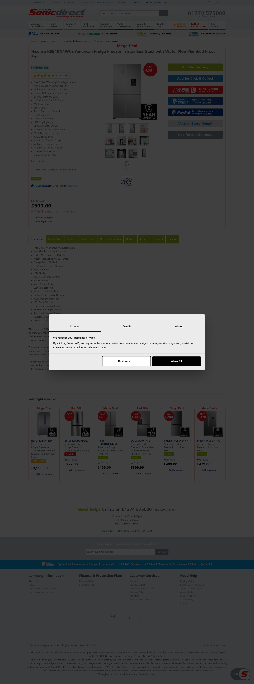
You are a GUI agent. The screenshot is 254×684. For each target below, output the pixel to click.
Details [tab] (127, 326)
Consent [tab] (75, 326)
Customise (124, 361)
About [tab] (179, 326)
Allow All (176, 361)
